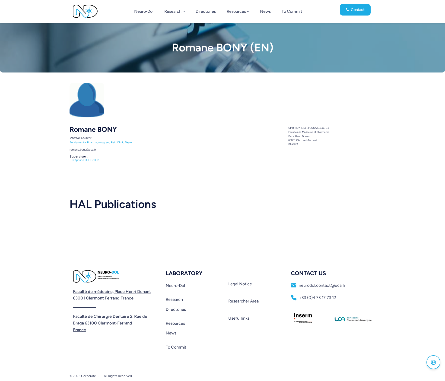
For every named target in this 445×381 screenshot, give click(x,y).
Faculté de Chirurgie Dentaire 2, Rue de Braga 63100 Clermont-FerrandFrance (110, 323)
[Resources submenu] (248, 11)
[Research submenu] (183, 11)
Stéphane (85, 160)
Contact (358, 9)
